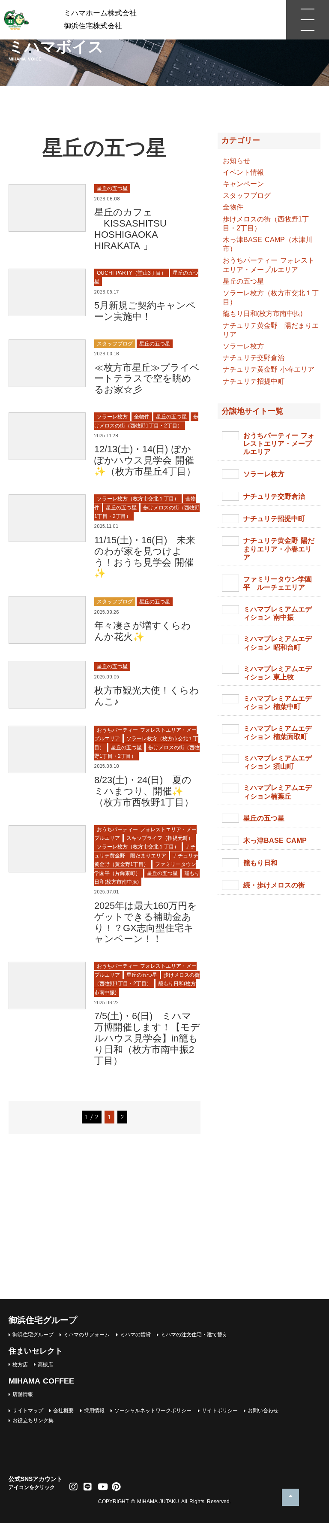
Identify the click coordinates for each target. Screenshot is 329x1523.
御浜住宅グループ (33, 1335)
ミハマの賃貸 (135, 1335)
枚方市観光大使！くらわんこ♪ (146, 696)
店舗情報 (22, 1394)
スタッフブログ (247, 195)
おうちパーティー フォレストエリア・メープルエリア (278, 443)
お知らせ (236, 160)
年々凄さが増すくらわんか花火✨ (142, 631)
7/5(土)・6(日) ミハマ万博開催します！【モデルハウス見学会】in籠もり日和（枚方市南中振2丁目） (147, 1038)
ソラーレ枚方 (243, 346)
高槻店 (45, 1365)
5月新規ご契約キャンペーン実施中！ (145, 311)
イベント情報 (243, 172)
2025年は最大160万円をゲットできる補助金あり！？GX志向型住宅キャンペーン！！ (145, 922)
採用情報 (94, 1411)
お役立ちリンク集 (33, 1420)
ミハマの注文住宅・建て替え (194, 1335)
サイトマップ (27, 1411)
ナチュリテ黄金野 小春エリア (268, 369)
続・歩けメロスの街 (274, 885)
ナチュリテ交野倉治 (253, 357)
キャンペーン (243, 184)
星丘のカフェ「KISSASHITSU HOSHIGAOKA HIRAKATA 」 (130, 229)
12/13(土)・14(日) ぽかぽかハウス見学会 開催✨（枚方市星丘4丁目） (145, 460)
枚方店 (20, 1365)
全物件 (233, 207)
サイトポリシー (220, 1411)
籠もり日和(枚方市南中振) (262, 313)
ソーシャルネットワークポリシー (152, 1411)
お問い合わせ (263, 1411)
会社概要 (63, 1411)
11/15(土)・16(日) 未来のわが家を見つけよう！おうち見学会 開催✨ (144, 557)
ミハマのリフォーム (86, 1335)
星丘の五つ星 (243, 281)
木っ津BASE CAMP (275, 840)
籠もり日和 (260, 862)
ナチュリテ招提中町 (253, 381)
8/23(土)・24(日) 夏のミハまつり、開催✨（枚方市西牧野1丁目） (144, 791)
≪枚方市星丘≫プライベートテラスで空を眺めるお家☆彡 (147, 378)
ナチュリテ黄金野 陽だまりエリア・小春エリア (278, 548)
